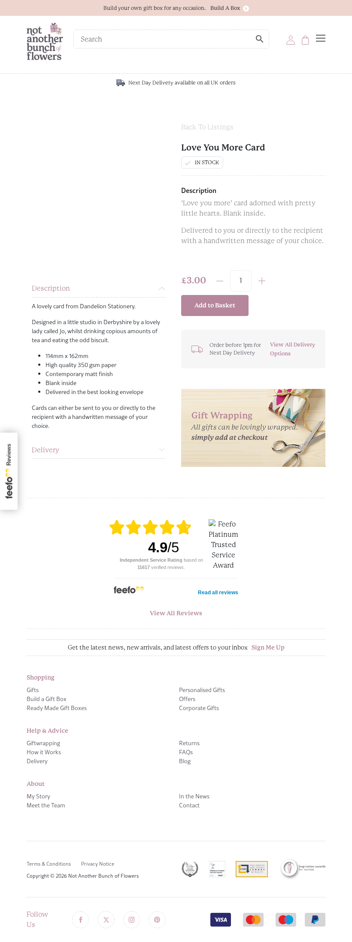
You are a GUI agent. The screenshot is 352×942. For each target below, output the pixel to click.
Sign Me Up (268, 647)
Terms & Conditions (49, 863)
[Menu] (320, 38)
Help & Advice (47, 730)
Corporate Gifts (199, 708)
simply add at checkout (229, 437)
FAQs (186, 752)
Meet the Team (46, 805)
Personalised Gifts (202, 690)
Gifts (33, 690)
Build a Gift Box (47, 699)
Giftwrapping (43, 743)
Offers (187, 699)
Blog (185, 761)
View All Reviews (176, 613)
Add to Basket (214, 305)
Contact (189, 805)
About (36, 783)
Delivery (45, 450)
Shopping (41, 677)
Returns (189, 743)
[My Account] (290, 40)
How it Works (44, 752)
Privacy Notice (97, 863)
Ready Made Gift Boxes (57, 708)
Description (51, 288)
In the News (194, 796)
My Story (38, 796)
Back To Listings (207, 127)
